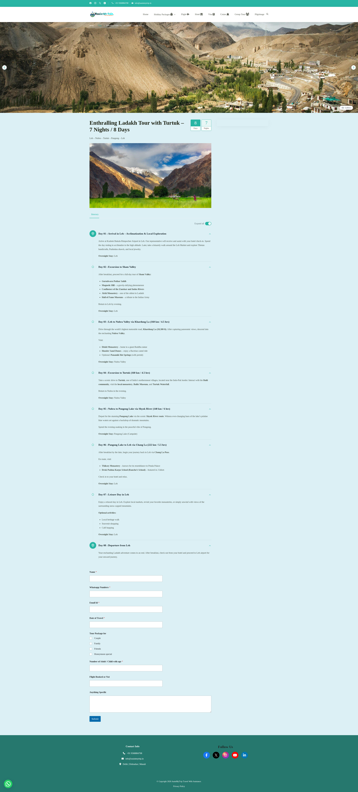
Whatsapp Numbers (100, 587)
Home (145, 14)
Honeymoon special (103, 654)
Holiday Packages (162, 14)
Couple (97, 638)
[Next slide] (353, 67)
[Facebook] (206, 755)
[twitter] (100, 3)
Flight (184, 14)
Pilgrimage (259, 14)
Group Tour (240, 14)
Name (93, 572)
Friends (97, 649)
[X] (216, 755)
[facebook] (90, 3)
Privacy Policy (179, 786)
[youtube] (105, 3)
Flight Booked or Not (100, 677)
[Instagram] (225, 755)
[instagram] (95, 3)
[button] (8, 784)
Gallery (348, 108)
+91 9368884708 (121, 3)
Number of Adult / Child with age (106, 661)
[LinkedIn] (244, 755)
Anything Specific (98, 692)
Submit (95, 719)
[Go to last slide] (4, 67)
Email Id (94, 603)
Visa (210, 14)
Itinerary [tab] (95, 214)
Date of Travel (97, 618)
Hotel (197, 14)
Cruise (223, 14)
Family (97, 643)
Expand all (199, 223)
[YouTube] (235, 755)
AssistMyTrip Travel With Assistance (186, 781)
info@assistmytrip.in (143, 3)
